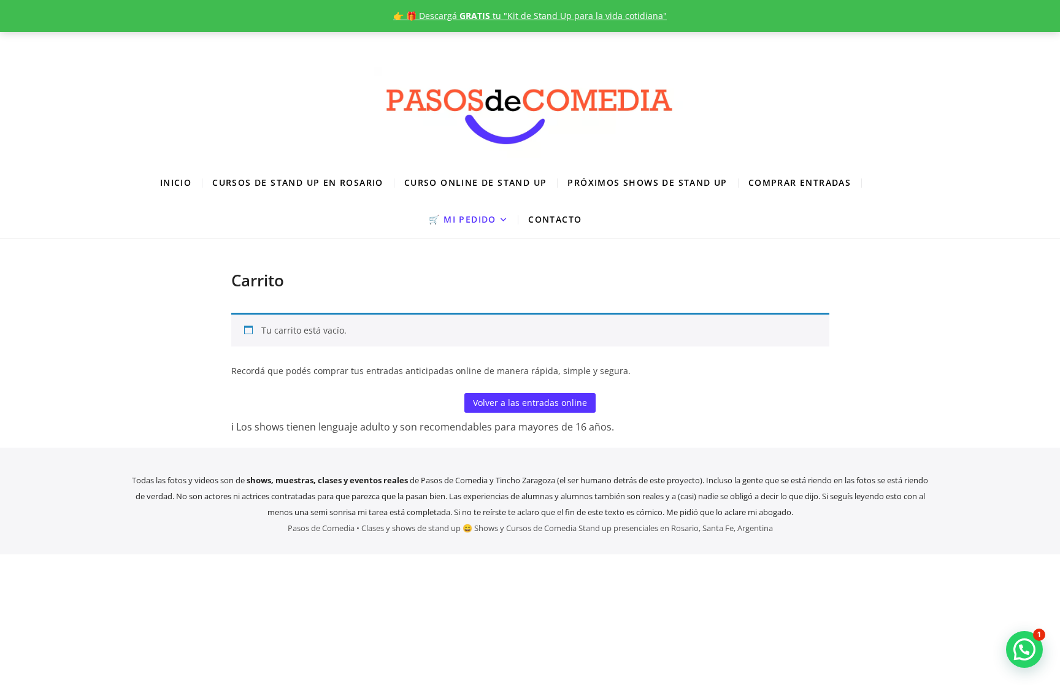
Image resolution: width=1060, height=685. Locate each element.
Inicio (175, 182)
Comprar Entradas (799, 182)
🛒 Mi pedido (462, 219)
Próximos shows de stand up (647, 182)
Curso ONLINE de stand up (475, 182)
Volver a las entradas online (530, 402)
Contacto (555, 219)
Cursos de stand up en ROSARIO (297, 182)
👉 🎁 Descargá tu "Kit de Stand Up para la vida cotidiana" (530, 15)
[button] (1024, 649)
